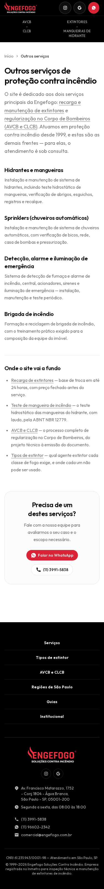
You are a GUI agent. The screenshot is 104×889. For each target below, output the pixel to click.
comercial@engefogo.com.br (46, 834)
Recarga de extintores (32, 380)
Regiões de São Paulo (52, 686)
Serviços (52, 642)
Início (9, 56)
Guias (52, 701)
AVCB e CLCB (24, 430)
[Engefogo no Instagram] (65, 8)
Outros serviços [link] (35, 56)
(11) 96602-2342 (35, 827)
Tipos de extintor (27, 455)
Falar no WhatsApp (55, 555)
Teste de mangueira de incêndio (41, 405)
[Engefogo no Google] (79, 8)
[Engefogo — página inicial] (20, 7)
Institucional (52, 716)
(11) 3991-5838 (55, 569)
